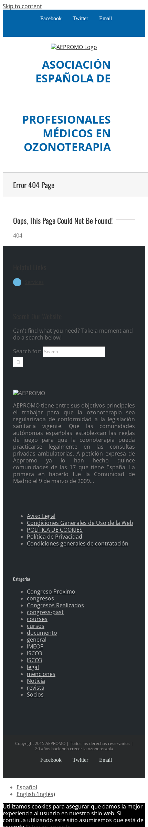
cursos (35, 626)
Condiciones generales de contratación (77, 543)
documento (42, 632)
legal (33, 667)
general (36, 639)
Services (34, 282)
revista (35, 687)
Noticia (36, 681)
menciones (41, 674)
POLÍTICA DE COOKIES (55, 529)
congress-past (45, 612)
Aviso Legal (41, 516)
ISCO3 (34, 653)
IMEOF (35, 646)
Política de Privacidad (54, 536)
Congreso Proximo (51, 591)
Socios (35, 694)
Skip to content (22, 6)
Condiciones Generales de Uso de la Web (80, 523)
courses (37, 619)
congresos (40, 598)
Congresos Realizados (55, 605)
